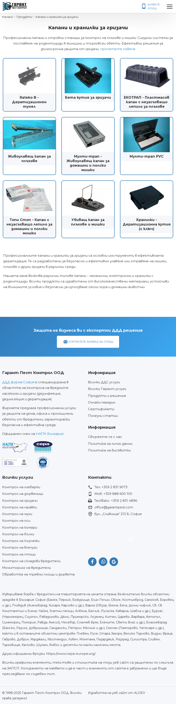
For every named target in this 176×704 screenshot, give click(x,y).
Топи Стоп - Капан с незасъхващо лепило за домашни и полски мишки (29, 226)
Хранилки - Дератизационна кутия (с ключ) (147, 224)
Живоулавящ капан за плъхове (29, 158)
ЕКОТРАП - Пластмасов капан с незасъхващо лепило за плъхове (146, 102)
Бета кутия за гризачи (88, 97)
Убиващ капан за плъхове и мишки (88, 222)
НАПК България (50, 434)
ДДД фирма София (18, 382)
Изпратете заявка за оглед (91, 341)
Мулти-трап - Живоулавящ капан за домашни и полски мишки (88, 163)
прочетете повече (117, 49)
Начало (7, 16)
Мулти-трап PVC (147, 156)
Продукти (24, 16)
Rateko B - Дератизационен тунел (29, 102)
